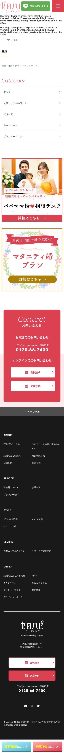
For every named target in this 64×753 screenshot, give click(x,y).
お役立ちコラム (39, 582)
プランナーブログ (13, 136)
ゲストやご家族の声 (41, 551)
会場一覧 (36, 487)
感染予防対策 (38, 455)
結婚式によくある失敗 (14, 575)
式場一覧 (8, 114)
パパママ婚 (37, 519)
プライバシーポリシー (14, 597)
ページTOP (34, 411)
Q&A (34, 575)
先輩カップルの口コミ (15, 103)
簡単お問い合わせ (39, 6)
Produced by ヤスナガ (32, 635)
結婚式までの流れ (12, 455)
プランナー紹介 (11, 494)
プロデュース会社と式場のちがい (46, 446)
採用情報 (36, 590)
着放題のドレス (11, 487)
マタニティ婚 (10, 526)
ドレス (7, 92)
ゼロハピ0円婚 (11, 519)
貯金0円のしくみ (12, 444)
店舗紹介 (8, 462)
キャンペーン (10, 125)
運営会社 (36, 462)
